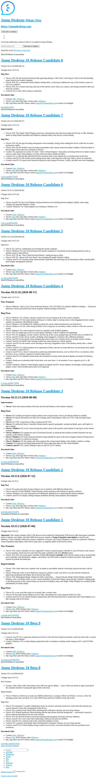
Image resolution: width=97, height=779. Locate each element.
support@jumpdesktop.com (46, 103)
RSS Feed (17, 50)
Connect (9, 765)
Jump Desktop (21, 20)
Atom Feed (26, 50)
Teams (8, 757)
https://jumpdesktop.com (16, 26)
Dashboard (10, 754)
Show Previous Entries (9, 746)
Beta (7, 767)
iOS (7, 761)
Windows (20, 99)
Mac (14, 99)
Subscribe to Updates (9, 32)
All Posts (9, 752)
